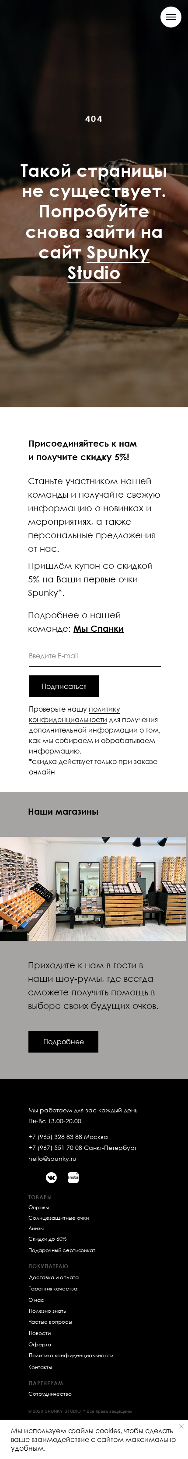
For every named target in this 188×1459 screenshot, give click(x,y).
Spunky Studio (108, 788)
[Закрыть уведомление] (181, 1426)
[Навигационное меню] (171, 17)
